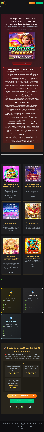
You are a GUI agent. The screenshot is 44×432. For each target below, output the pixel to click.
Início (5, 1)
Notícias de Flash (19, 4)
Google (22, 428)
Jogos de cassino (17, 1)
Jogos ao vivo (10, 1)
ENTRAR (31, 2)
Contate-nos (12, 4)
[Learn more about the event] (22, 9)
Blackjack (23, 1)
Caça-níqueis (6, 4)
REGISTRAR (39, 2)
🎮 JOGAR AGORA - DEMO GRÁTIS (22, 401)
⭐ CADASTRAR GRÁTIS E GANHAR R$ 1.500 (22, 396)
